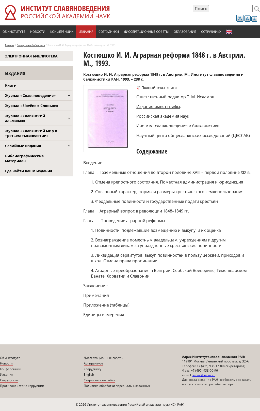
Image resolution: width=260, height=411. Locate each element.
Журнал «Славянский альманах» (25, 118)
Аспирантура (93, 363)
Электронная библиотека (31, 45)
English (229, 31)
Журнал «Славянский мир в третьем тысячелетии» (31, 133)
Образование (185, 31)
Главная (9, 45)
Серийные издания (23, 145)
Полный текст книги (159, 87)
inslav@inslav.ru (203, 375)
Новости (37, 31)
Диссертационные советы (146, 31)
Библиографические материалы (24, 158)
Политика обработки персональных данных (117, 386)
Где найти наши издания (28, 171)
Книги (11, 85)
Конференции (62, 31)
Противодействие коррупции (22, 386)
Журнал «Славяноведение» (30, 95)
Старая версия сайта (99, 380)
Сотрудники (109, 31)
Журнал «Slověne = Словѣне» (31, 105)
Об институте (14, 31)
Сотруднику (211, 31)
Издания (86, 31)
